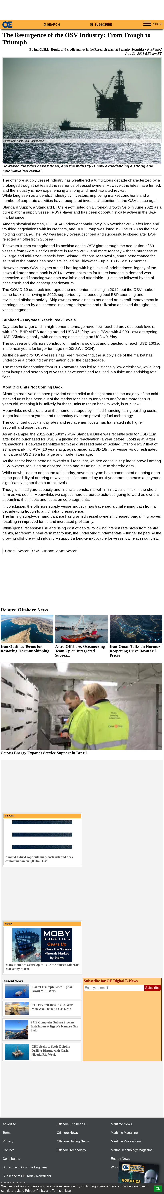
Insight (9, 816)
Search (53, 24)
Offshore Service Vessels (59, 551)
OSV (35, 551)
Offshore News (67, 1132)
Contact (8, 1150)
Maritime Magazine (124, 1132)
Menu (157, 23)
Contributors (11, 1158)
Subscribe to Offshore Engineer (25, 1167)
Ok (158, 1188)
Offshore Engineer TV (72, 1124)
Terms (7, 1132)
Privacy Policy (35, 1190)
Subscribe (103, 24)
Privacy (8, 1141)
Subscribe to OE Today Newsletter (27, 1176)
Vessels (23, 551)
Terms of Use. (62, 1190)
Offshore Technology (71, 1150)
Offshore (9, 551)
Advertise (9, 1124)
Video (8, 923)
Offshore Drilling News (73, 1141)
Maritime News (121, 1124)
